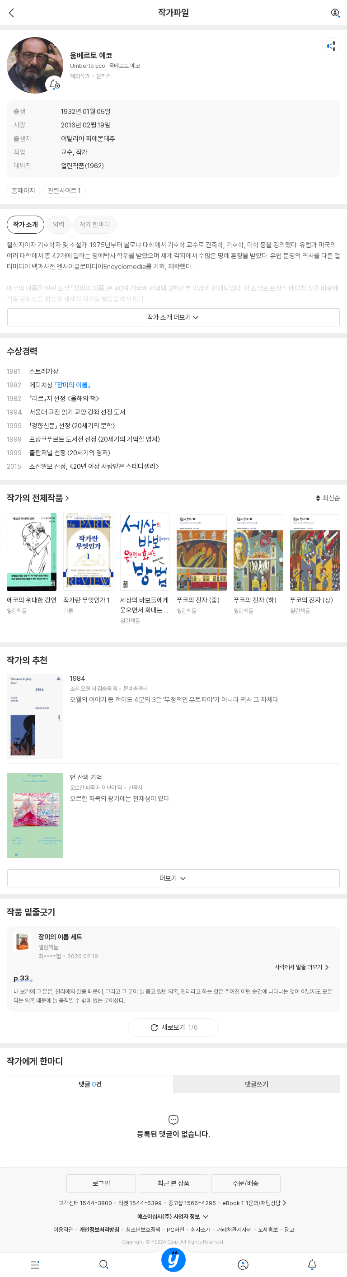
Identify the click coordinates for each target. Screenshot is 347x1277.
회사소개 (201, 1229)
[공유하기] (331, 46)
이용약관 (63, 1229)
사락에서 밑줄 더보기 (298, 967)
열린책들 (48, 947)
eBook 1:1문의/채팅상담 (251, 1202)
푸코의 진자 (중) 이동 (201, 575)
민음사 (135, 787)
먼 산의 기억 (86, 777)
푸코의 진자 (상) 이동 (315, 575)
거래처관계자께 (234, 1229)
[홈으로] (173, 1265)
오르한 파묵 (82, 787)
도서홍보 (268, 1229)
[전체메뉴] (35, 1265)
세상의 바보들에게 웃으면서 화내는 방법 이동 (145, 574)
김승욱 (104, 688)
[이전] (10, 12)
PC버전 (175, 1229)
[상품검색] (104, 1265)
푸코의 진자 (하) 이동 (258, 575)
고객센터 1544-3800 (85, 1202)
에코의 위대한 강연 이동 (31, 574)
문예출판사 (135, 688)
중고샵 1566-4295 (192, 1202)
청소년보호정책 (143, 1229)
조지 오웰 (80, 688)
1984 (77, 678)
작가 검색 (335, 14)
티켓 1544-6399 (140, 1202)
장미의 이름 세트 (60, 937)
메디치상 (41, 385)
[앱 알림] (312, 1265)
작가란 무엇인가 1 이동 (88, 574)
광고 (289, 1229)
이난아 (109, 787)
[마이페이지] (243, 1265)
